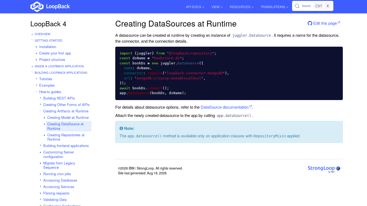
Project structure (52, 59)
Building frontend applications (66, 145)
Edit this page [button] (324, 23)
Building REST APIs (59, 98)
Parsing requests (56, 193)
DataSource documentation (225, 107)
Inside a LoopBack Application (59, 66)
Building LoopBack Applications (61, 72)
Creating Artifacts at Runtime (65, 110)
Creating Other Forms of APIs (66, 104)
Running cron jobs (57, 173)
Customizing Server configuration (58, 154)
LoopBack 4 (48, 23)
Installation (47, 46)
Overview (42, 34)
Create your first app (55, 53)
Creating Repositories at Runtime (66, 137)
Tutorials (45, 78)
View (215, 6)
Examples (47, 85)
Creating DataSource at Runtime (65, 126)
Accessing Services (58, 186)
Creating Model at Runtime (68, 117)
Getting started (48, 40)
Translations (273, 6)
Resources (240, 6)
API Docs (193, 6)
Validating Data (55, 199)
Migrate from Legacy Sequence (59, 165)
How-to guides (50, 91)
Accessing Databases (60, 180)
